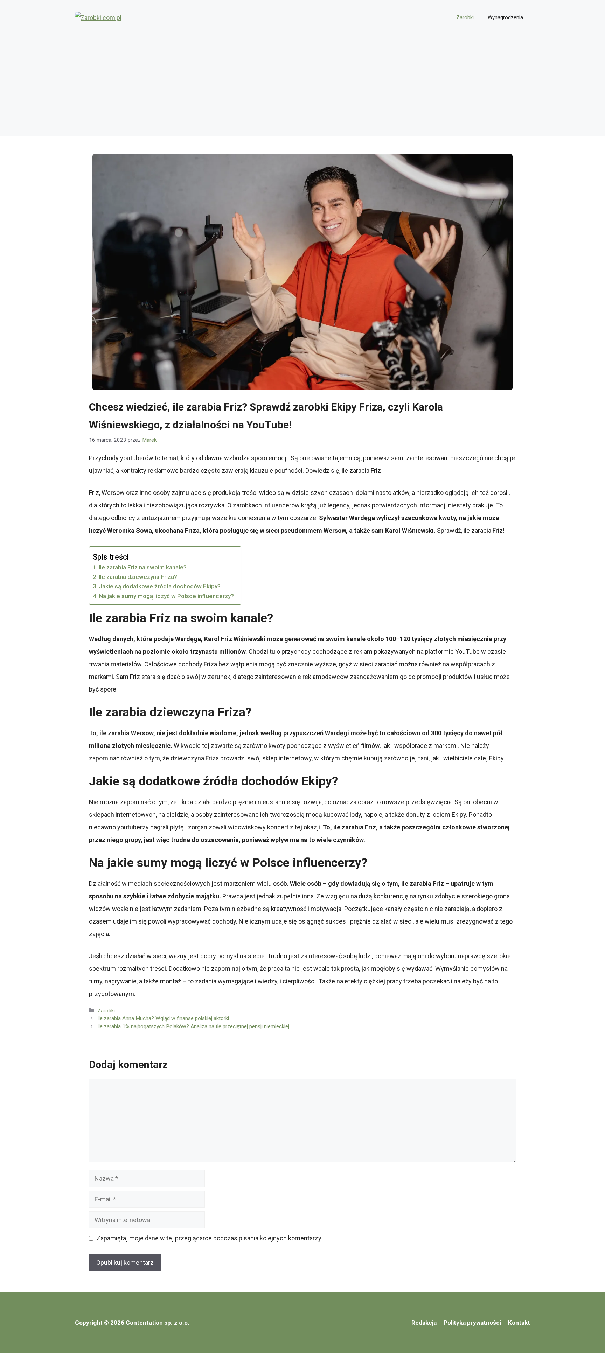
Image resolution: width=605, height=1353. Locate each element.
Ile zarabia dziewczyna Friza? (138, 576)
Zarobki (465, 17)
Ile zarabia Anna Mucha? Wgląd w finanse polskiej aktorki (163, 1018)
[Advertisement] (302, 87)
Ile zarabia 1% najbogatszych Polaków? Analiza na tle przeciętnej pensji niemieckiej (193, 1026)
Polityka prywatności (472, 1322)
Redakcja (424, 1322)
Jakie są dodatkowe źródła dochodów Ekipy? (160, 586)
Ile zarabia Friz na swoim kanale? (143, 567)
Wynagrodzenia (505, 17)
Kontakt (519, 1322)
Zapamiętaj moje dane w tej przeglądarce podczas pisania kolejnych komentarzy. (209, 1238)
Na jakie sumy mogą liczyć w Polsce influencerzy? (166, 596)
